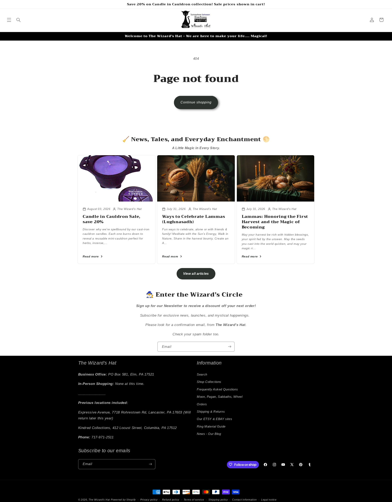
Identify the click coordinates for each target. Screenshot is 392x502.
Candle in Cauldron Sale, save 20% (111, 219)
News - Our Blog (209, 434)
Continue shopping (196, 102)
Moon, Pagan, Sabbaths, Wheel (220, 396)
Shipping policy (218, 500)
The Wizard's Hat (99, 500)
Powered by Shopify (123, 500)
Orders (202, 404)
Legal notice (269, 500)
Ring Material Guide (211, 426)
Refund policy (170, 500)
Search (202, 374)
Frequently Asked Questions (217, 389)
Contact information (244, 500)
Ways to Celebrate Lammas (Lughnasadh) (193, 219)
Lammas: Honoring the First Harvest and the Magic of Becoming (275, 222)
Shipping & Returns (211, 411)
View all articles (196, 273)
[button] (9, 19)
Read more (91, 256)
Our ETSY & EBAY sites (214, 419)
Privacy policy (149, 500)
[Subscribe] (229, 347)
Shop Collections (209, 381)
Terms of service (194, 500)
